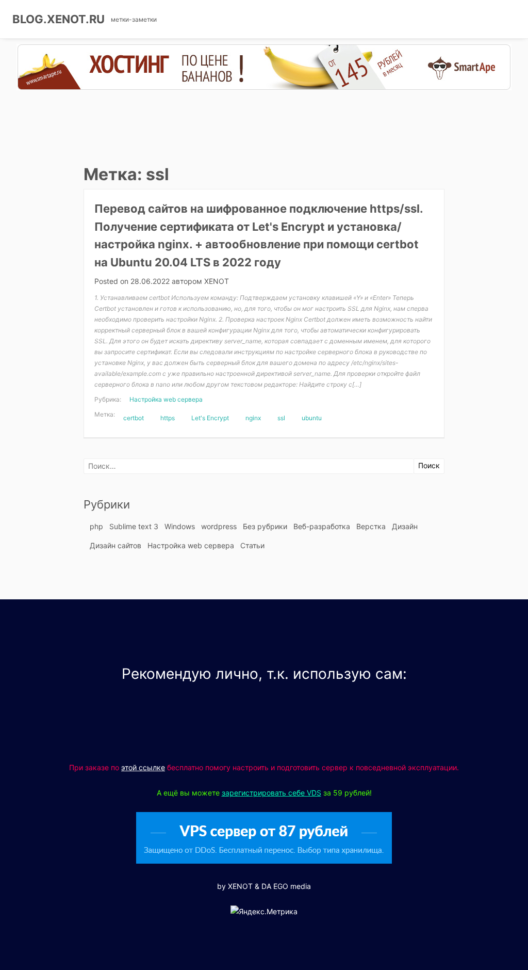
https (167, 418)
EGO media (292, 886)
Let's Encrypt (210, 418)
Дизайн (405, 526)
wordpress (219, 526)
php (96, 526)
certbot (133, 418)
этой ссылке (143, 767)
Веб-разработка (321, 526)
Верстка (371, 526)
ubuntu (312, 418)
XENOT (216, 281)
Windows (179, 526)
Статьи (252, 545)
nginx (253, 418)
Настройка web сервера (166, 399)
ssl (281, 418)
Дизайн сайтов (115, 545)
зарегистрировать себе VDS (271, 792)
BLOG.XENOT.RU (58, 19)
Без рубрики (265, 526)
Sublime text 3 (133, 526)
